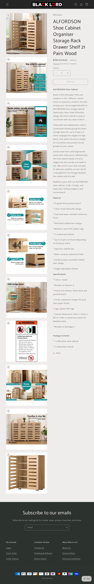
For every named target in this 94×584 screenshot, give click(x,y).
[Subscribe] (66, 527)
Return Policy (40, 559)
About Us (66, 548)
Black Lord (49, 578)
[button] (7, 4)
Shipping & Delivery (43, 553)
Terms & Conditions (71, 559)
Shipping (56, 64)
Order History (12, 559)
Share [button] (58, 353)
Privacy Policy (68, 553)
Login (8, 548)
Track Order (11, 553)
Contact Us (39, 548)
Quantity (56, 68)
